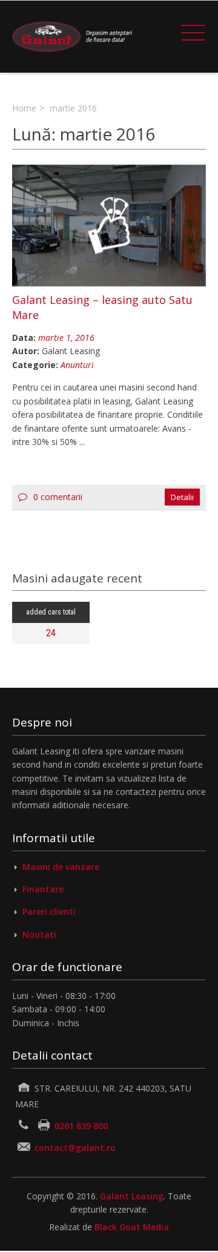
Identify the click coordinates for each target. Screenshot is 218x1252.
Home (24, 108)
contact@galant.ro (75, 1147)
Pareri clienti (49, 911)
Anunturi (77, 365)
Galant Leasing (132, 1196)
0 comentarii (57, 496)
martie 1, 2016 (66, 337)
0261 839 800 (80, 1126)
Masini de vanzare (60, 866)
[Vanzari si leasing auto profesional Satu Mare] (72, 36)
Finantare (43, 889)
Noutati (39, 934)
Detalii (182, 497)
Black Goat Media (131, 1227)
